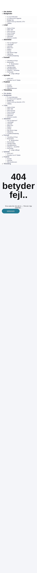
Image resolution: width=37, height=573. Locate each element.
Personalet (10, 72)
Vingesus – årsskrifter (13, 70)
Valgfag (9, 23)
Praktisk (7, 82)
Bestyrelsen (10, 62)
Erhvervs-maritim (12, 38)
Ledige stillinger (15, 73)
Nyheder (7, 75)
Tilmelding (8, 90)
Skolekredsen (14, 64)
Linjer (6, 25)
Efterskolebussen (12, 88)
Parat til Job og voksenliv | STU (16, 21)
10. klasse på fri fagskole (14, 18)
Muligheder (8, 13)
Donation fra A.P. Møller (14, 80)
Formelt (7, 57)
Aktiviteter (7, 39)
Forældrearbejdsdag (13, 55)
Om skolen (8, 12)
